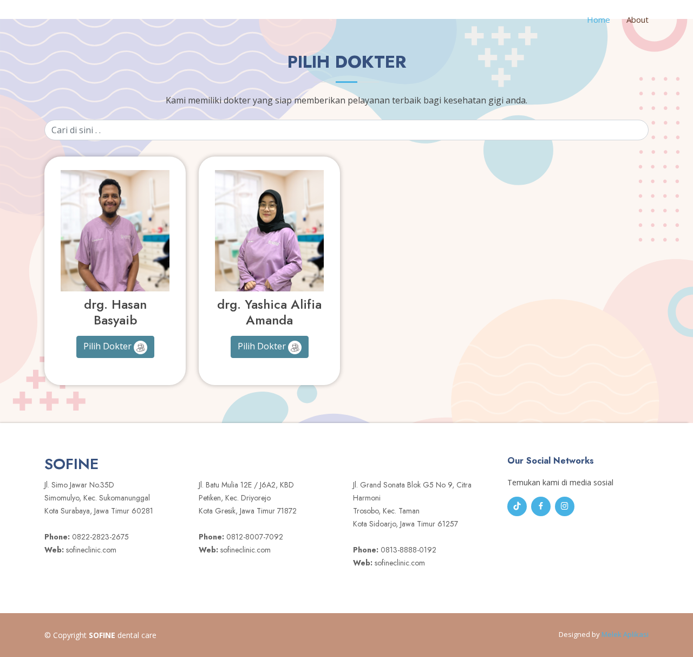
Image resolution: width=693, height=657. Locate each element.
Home (598, 19)
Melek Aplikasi (625, 634)
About (637, 19)
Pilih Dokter (108, 346)
